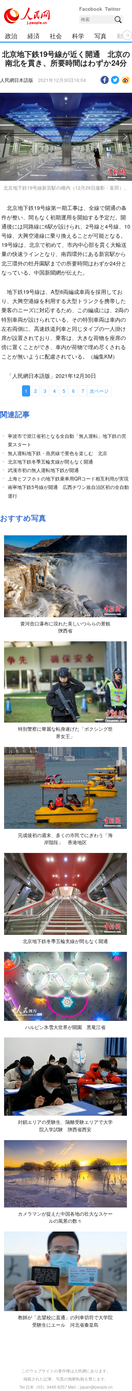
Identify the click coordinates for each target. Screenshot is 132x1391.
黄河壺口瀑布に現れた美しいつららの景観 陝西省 (67, 627)
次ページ (99, 390)
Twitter (112, 8)
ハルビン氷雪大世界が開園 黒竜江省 (65, 1027)
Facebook (90, 8)
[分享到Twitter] (115, 80)
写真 (100, 35)
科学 (78, 35)
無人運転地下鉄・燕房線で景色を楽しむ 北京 (57, 453)
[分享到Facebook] (105, 80)
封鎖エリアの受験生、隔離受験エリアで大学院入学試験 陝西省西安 (65, 1125)
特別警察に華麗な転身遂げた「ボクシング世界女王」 (65, 732)
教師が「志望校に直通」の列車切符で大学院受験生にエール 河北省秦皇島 (65, 1321)
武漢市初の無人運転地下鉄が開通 (43, 470)
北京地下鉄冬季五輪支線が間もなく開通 (50, 461)
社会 (56, 35)
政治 (11, 35)
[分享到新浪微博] (126, 80)
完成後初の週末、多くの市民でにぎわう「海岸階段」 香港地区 (65, 839)
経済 (33, 35)
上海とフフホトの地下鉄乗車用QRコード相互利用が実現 (68, 478)
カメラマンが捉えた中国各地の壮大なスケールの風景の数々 (65, 1217)
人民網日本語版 (16, 80)
